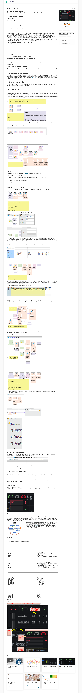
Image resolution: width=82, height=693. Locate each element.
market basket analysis (62, 33)
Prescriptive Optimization (62, 36)
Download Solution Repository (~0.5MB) (66, 43)
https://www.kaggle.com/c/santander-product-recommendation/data (19, 48)
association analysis (70, 32)
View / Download (64, 40)
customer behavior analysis (70, 33)
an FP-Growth (26, 173)
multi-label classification (62, 32)
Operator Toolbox (34, 77)
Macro (27, 78)
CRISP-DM (36, 525)
